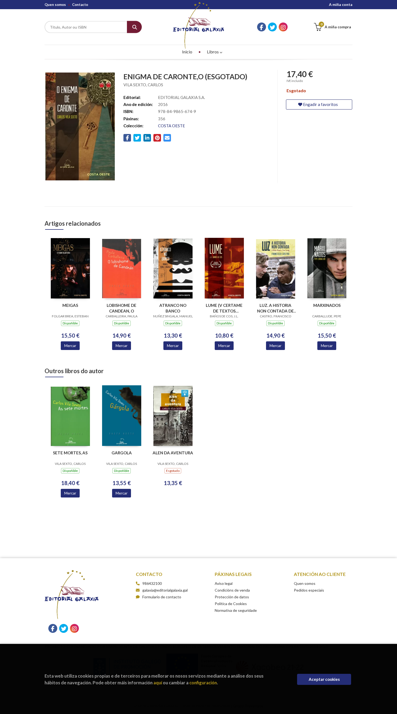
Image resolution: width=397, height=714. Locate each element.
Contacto (80, 4)
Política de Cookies (231, 603)
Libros (213, 51)
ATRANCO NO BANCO (172, 308)
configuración (203, 682)
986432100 (152, 583)
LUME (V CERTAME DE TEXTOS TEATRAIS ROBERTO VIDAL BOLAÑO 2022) (224, 308)
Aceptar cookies (324, 679)
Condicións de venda (232, 590)
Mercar (70, 345)
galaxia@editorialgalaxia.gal (165, 590)
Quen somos (55, 4)
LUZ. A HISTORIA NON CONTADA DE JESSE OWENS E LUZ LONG (275, 308)
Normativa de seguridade (236, 610)
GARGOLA (122, 452)
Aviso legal (224, 583)
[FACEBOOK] (261, 27)
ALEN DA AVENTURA (173, 452)
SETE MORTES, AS (70, 452)
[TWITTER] (272, 27)
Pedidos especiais (309, 590)
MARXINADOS (327, 305)
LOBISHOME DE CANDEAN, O (121, 308)
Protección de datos (232, 597)
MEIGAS (70, 305)
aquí (157, 682)
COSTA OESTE (171, 125)
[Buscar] (134, 27)
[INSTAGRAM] (283, 27)
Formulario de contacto (161, 597)
